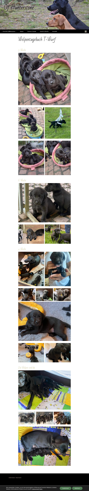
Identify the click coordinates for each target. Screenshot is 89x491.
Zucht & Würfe (44, 31)
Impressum (18, 477)
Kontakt (54, 31)
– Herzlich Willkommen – (9, 31)
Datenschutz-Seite (37, 489)
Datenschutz (12, 477)
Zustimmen (65, 488)
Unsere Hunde (31, 31)
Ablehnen (77, 488)
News (21, 31)
